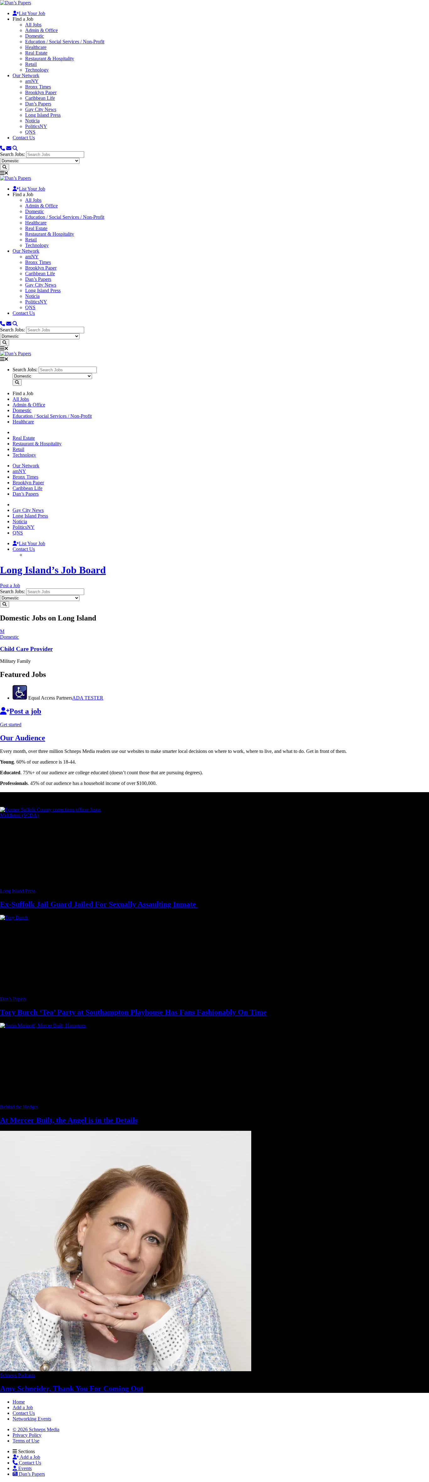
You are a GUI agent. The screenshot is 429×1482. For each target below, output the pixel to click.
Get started (10, 724)
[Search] (15, 148)
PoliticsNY (36, 126)
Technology (37, 69)
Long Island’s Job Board (53, 570)
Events (24, 1468)
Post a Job (10, 585)
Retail (31, 64)
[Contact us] (2, 148)
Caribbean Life (40, 98)
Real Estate (36, 53)
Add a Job (29, 1457)
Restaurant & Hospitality (49, 58)
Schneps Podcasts (17, 1375)
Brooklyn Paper (41, 92)
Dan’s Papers (38, 103)
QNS (30, 132)
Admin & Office (41, 30)
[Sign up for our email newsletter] (8, 148)
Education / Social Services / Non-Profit (64, 41)
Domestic (34, 36)
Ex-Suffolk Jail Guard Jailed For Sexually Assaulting (99, 904)
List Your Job (32, 13)
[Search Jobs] (4, 167)
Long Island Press (43, 115)
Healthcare (35, 47)
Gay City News (40, 109)
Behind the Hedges (19, 1106)
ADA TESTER (87, 698)
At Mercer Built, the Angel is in (69, 1120)
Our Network (26, 75)
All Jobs (33, 24)
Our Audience (22, 738)
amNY (32, 81)
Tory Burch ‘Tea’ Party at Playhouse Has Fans (133, 1012)
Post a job (25, 711)
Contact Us (24, 137)
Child (26, 649)
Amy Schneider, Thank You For (71, 1388)
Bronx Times (38, 86)
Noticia (32, 120)
